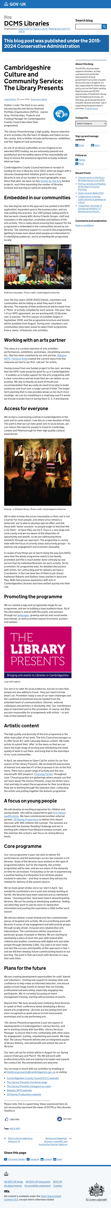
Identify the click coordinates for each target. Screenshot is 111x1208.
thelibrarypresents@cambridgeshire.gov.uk (31, 1072)
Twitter (82, 160)
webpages (23, 615)
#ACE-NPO (15, 1128)
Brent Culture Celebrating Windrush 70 (20, 1140)
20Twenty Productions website (24, 1094)
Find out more (91, 108)
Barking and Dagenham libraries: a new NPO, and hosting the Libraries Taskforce (53, 1141)
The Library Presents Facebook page (27, 1082)
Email (59, 1159)
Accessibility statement (38, 1185)
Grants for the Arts (51, 181)
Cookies (57, 1185)
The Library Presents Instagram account (29, 1086)
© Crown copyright (96, 1199)
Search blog (84, 20)
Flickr (81, 163)
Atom (97, 145)
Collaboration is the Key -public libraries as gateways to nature (92, 199)
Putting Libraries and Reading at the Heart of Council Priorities (92, 187)
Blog (8, 17)
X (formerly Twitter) (16, 1159)
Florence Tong (19, 358)
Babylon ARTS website (19, 1090)
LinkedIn (48, 1159)
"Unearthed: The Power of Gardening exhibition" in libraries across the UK (90, 209)
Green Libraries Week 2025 (90, 193)
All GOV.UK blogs (13, 1181)
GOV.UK (57, 1181)
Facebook (34, 1159)
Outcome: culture (39, 99)
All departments (13, 1185)
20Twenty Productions (26, 819)
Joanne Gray (10, 99)
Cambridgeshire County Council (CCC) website (33, 1078)
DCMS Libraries (26, 23)
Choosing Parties (43, 774)
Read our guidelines (84, 225)
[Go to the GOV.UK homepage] (15, 4)
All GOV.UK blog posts (38, 1181)
